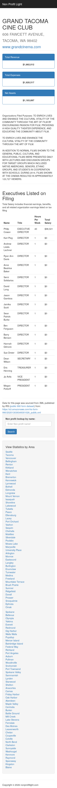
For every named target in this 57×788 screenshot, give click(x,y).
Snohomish (11, 665)
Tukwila (9, 508)
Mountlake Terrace (15, 581)
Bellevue (10, 615)
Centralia (10, 707)
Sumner (9, 588)
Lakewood (11, 505)
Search (11, 431)
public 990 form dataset (22, 406)
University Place (14, 550)
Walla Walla (11, 634)
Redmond (10, 627)
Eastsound (11, 559)
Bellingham (11, 461)
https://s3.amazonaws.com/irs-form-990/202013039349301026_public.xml (21, 411)
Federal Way (12, 646)
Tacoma (10, 454)
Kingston (10, 764)
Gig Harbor (11, 630)
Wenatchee (11, 470)
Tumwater (11, 572)
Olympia (10, 618)
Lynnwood (11, 483)
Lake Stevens (12, 719)
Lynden (9, 678)
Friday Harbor (12, 694)
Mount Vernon (13, 496)
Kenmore (10, 754)
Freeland (10, 578)
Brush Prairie (12, 584)
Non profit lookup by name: (20, 418)
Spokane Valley (13, 672)
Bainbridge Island (14, 643)
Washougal (11, 751)
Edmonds (10, 489)
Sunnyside (11, 748)
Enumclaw (11, 569)
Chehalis (10, 531)
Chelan (9, 732)
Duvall (9, 594)
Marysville (11, 546)
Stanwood (11, 681)
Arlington (10, 553)
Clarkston (10, 745)
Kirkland (10, 467)
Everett (9, 624)
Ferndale (10, 722)
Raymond (10, 757)
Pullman (10, 659)
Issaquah (10, 499)
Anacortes (11, 688)
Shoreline (10, 502)
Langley (9, 562)
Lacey (9, 518)
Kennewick (11, 480)
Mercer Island (12, 640)
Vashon (9, 524)
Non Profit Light (12, 4)
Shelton (9, 684)
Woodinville (11, 662)
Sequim (9, 527)
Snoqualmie (11, 600)
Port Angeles (12, 653)
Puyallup (10, 637)
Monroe (9, 556)
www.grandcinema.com (21, 46)
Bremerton (11, 477)
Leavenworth (12, 729)
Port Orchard (12, 521)
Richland (10, 649)
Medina (9, 575)
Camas (9, 691)
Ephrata (9, 604)
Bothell (9, 486)
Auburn (9, 656)
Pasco (9, 512)
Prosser (9, 597)
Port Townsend (13, 669)
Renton (9, 464)
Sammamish (12, 675)
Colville (9, 738)
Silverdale (10, 537)
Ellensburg (11, 515)
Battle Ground (12, 713)
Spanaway (11, 760)
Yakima (9, 621)
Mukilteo (10, 534)
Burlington (11, 565)
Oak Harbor (11, 697)
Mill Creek (11, 716)
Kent (8, 473)
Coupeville (11, 735)
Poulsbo (10, 540)
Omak (9, 607)
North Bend (11, 741)
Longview (10, 493)
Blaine (9, 767)
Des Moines (11, 726)
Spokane (10, 611)
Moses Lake (12, 543)
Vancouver (11, 458)
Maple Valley (12, 703)
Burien (9, 710)
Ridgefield (11, 591)
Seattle (9, 451)
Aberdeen (10, 700)
